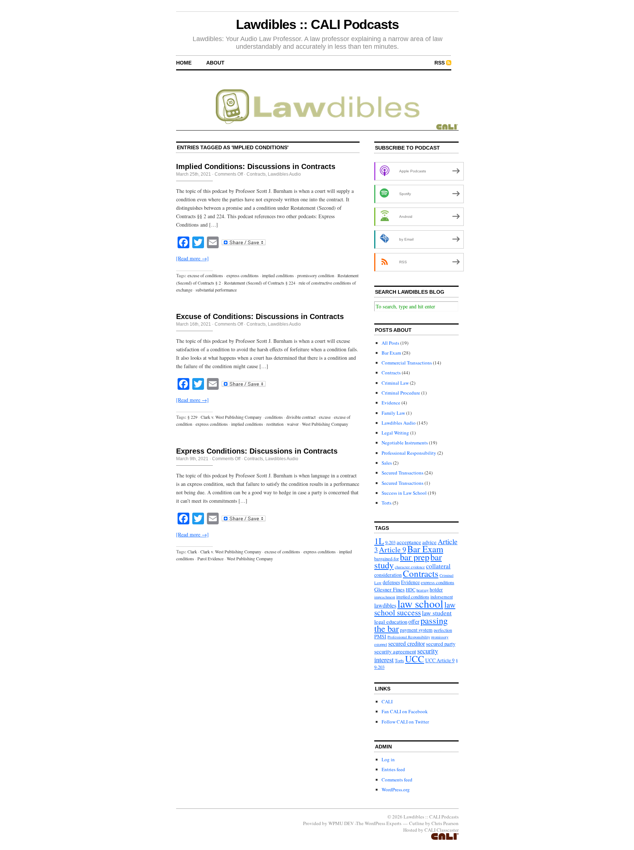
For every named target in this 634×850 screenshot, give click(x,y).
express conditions (242, 275)
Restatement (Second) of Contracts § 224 (259, 283)
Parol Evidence (210, 558)
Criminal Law (395, 383)
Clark (192, 551)
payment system (416, 629)
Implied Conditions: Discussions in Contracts (255, 166)
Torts (386, 502)
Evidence (391, 402)
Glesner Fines (389, 589)
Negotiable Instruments (405, 442)
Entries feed (393, 769)
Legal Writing (395, 432)
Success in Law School (404, 493)
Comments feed (397, 779)
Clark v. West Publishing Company (231, 417)
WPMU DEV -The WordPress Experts (364, 823)
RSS (439, 63)
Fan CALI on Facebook (405, 711)
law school (420, 603)
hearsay (422, 590)
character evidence (410, 566)
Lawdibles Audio (284, 174)
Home (184, 63)
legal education (390, 621)
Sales (387, 462)
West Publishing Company (325, 424)
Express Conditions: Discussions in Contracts (257, 451)
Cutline (416, 823)
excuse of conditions (205, 275)
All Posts (390, 343)
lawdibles (385, 605)
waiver (293, 424)
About (215, 63)
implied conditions (278, 275)
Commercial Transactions (407, 362)
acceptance (409, 542)
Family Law (393, 413)
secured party (440, 643)
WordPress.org (396, 789)
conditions (274, 417)
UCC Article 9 (440, 660)
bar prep (414, 557)
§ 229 (192, 417)
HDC (410, 590)
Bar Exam (391, 352)
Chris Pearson (445, 823)
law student (437, 613)
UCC (414, 658)
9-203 (390, 542)
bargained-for (386, 558)
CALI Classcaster (442, 830)
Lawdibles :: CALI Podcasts (317, 24)
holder (436, 589)
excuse (325, 417)
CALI (387, 701)
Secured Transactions (402, 472)
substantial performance (216, 290)
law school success (414, 608)
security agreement (395, 651)
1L (379, 541)
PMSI (380, 636)
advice (429, 542)
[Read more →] (192, 258)
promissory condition (315, 275)
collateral (438, 566)
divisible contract (301, 417)
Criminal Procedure (401, 392)
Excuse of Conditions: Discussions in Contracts (260, 316)
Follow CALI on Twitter (405, 721)
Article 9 (392, 549)
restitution (275, 424)
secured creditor (406, 643)
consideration (388, 574)
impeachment (384, 597)
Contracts (256, 174)
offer (413, 621)
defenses (391, 582)
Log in (388, 759)
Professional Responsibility (409, 453)
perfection (443, 630)
